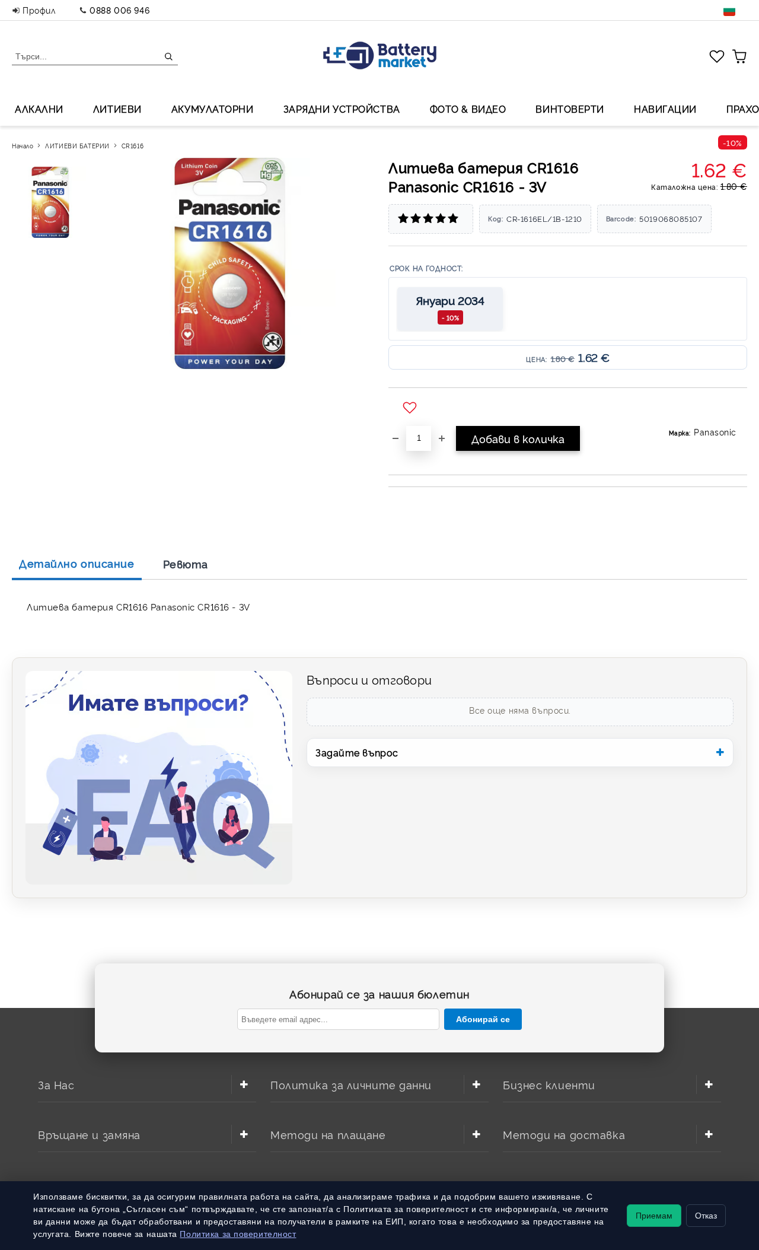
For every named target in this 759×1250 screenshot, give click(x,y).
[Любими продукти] (717, 55)
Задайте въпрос (356, 752)
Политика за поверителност (238, 1234)
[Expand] (243, 1084)
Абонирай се (483, 1019)
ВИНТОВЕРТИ (569, 108)
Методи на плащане (328, 1134)
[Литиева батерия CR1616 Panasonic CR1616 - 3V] (52, 202)
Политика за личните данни (351, 1084)
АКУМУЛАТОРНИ (212, 108)
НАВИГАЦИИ (665, 108)
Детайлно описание (77, 563)
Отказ (706, 1215)
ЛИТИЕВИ (117, 108)
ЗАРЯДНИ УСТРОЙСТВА (341, 108)
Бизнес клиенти (549, 1084)
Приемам (654, 1215)
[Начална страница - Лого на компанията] (380, 57)
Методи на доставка (564, 1134)
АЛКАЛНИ (39, 108)
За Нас (56, 1084)
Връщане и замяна (89, 1134)
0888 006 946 (119, 9)
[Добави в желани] (411, 408)
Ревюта (185, 563)
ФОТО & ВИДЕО (468, 108)
